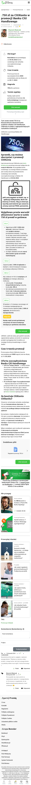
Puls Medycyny (6, 753)
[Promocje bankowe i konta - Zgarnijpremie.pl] (12, 2)
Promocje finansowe (18, 9)
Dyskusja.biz (5, 739)
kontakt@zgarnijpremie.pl (15, 37)
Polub (17, 668)
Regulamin (5, 708)
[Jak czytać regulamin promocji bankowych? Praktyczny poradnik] (7, 571)
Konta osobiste (18, 498)
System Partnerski (7, 760)
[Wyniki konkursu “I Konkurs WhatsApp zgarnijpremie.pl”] (7, 523)
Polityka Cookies (7, 718)
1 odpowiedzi (4, 655)
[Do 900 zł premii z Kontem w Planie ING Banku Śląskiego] (7, 504)
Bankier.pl (4, 733)
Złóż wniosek (15, 107)
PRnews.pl (5, 746)
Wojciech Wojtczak (14, 30)
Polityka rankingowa (8, 712)
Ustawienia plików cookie (9, 721)
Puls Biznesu (5, 763)
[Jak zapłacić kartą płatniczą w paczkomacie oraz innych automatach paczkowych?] (7, 590)
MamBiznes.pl (6, 742)
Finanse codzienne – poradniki (19, 545)
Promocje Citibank (7, 623)
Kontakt (4, 705)
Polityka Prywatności (8, 715)
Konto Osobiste (10, 392)
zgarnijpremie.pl (5, 9)
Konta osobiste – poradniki (21, 602)
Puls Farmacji (6, 757)
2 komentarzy (17, 24)
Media (3, 725)
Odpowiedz (27, 668)
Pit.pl (3, 736)
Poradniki (16, 565)
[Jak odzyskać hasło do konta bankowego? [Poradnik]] (7, 609)
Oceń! (17, 26)
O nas (3, 702)
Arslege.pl (5, 750)
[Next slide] (27, 450)
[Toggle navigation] (29, 2)
